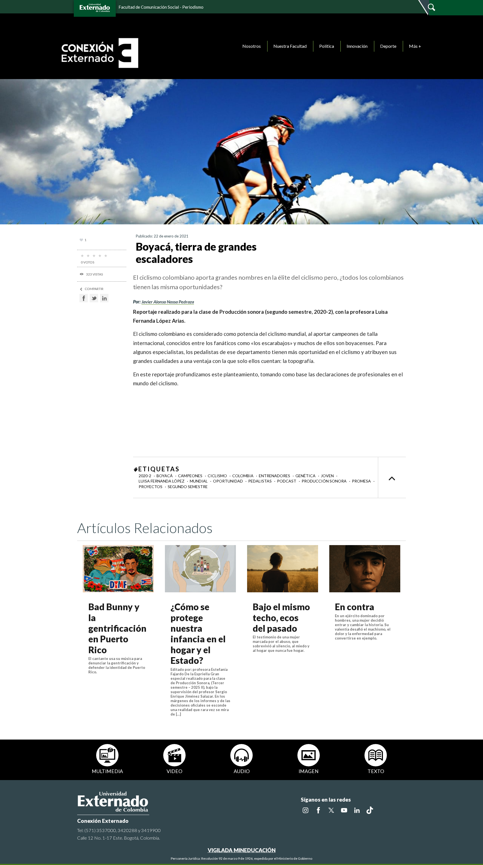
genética (305, 475)
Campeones (190, 475)
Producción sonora (324, 481)
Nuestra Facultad (290, 46)
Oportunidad (228, 481)
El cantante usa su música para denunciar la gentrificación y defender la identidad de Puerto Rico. (116, 665)
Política (326, 46)
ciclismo (218, 475)
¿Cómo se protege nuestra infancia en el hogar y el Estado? (198, 633)
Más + (415, 46)
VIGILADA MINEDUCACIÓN (242, 850)
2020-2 (145, 475)
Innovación (357, 46)
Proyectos (151, 486)
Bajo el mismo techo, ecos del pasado (281, 617)
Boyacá (165, 475)
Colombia (243, 475)
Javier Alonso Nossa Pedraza (167, 301)
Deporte (388, 46)
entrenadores (275, 475)
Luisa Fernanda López (162, 481)
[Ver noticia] (118, 568)
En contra (354, 606)
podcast (287, 481)
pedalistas (260, 481)
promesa (362, 481)
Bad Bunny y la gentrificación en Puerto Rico (117, 628)
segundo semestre (188, 486)
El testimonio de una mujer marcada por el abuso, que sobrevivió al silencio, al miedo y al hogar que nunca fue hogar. (281, 644)
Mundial (199, 481)
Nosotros (251, 46)
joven (328, 475)
